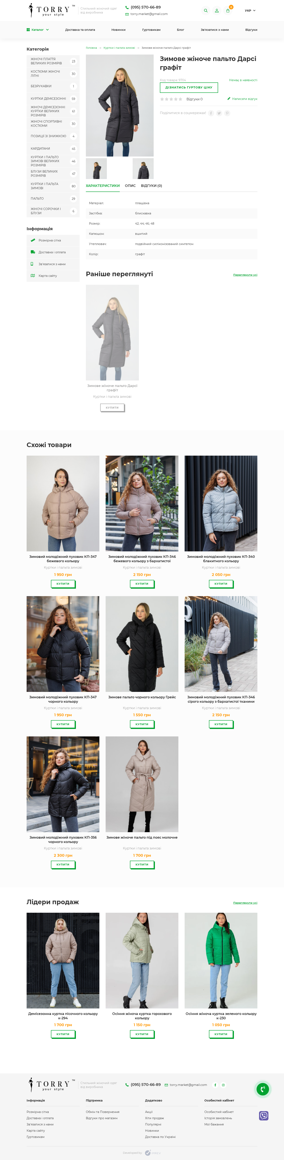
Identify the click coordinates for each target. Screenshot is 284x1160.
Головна (91, 47)
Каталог (37, 30)
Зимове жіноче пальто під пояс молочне (142, 837)
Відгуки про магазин (101, 1118)
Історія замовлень (218, 1118)
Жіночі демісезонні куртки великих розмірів (53, 111)
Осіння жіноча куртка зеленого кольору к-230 (221, 1016)
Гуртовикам (151, 30)
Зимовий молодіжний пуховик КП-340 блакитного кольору (221, 559)
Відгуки (251, 30)
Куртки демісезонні (53, 99)
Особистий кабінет (219, 1112)
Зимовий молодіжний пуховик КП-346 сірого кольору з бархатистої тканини (221, 699)
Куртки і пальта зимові (53, 186)
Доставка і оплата (52, 252)
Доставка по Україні (160, 1137)
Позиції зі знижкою (52, 136)
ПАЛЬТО (53, 198)
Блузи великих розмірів (53, 174)
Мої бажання (214, 1124)
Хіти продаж (154, 1118)
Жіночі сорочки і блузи (52, 211)
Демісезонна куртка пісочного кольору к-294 (63, 1016)
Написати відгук (244, 99)
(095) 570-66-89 (145, 7)
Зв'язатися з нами (215, 30)
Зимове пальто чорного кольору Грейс (142, 697)
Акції (149, 1112)
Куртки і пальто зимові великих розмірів (53, 161)
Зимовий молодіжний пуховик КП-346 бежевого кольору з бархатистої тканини (142, 559)
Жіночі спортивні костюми (53, 124)
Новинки (118, 30)
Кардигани (53, 148)
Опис (130, 186)
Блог (180, 30)
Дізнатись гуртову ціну (188, 87)
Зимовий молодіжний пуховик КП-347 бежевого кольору (63, 559)
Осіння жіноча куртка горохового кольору (142, 1016)
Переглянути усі (245, 274)
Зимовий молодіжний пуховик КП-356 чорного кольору (63, 839)
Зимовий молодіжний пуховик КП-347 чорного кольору (63, 699)
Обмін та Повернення (102, 1112)
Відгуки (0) (151, 186)
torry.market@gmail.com (149, 14)
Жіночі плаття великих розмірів (53, 61)
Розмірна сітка (49, 240)
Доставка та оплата (80, 30)
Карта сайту (47, 276)
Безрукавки (52, 86)
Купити (112, 407)
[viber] (263, 1115)
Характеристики (103, 186)
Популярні (153, 1124)
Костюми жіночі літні (53, 74)
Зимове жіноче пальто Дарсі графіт (112, 388)
